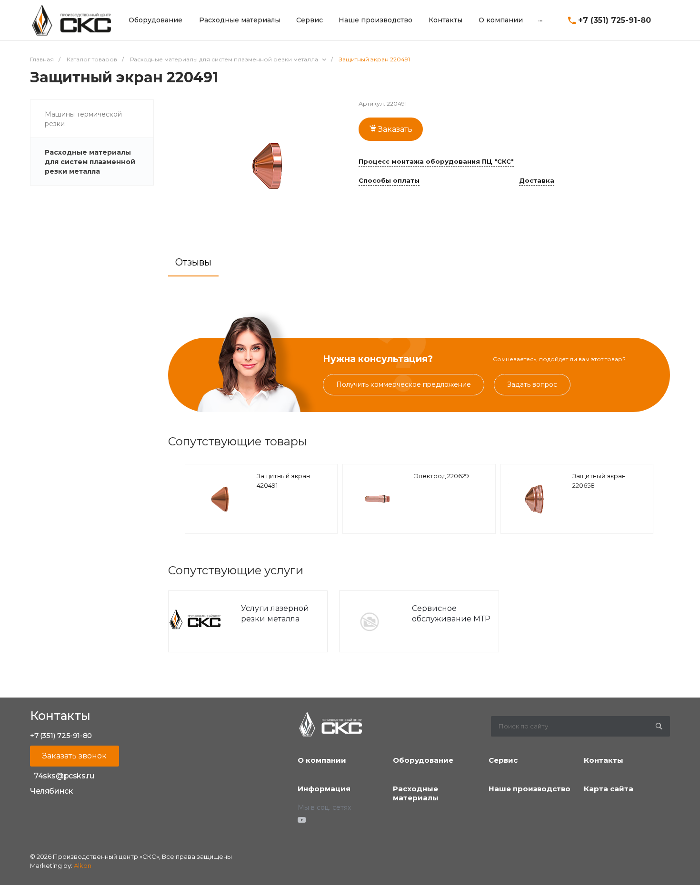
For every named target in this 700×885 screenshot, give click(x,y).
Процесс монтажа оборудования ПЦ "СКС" (436, 161)
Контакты (603, 760)
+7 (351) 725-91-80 (614, 20)
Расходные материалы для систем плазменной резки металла (90, 162)
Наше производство (529, 788)
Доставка (536, 180)
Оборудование (423, 760)
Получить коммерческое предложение (403, 384)
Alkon (82, 865)
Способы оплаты (389, 180)
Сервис (503, 760)
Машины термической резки (83, 119)
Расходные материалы (416, 793)
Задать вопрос (532, 384)
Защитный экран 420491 (283, 480)
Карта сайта (608, 788)
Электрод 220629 (441, 476)
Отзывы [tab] (193, 262)
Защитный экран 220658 (599, 480)
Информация (324, 788)
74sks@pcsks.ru (64, 775)
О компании (322, 760)
